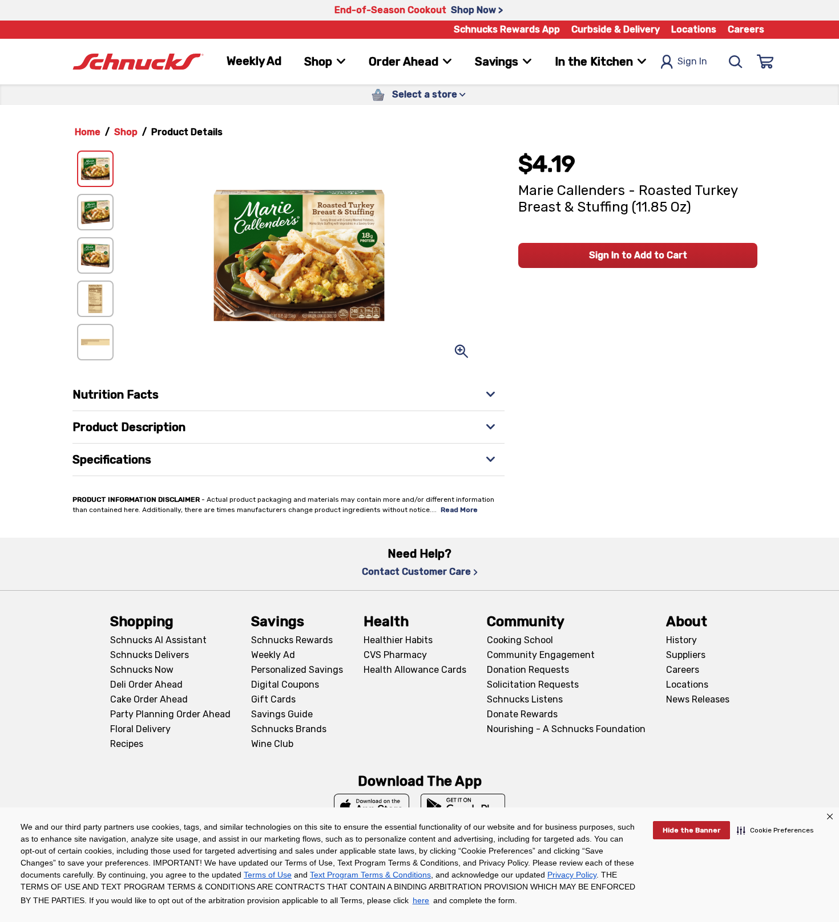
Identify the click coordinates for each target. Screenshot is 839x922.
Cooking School (520, 640)
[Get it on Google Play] (463, 806)
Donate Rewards (522, 714)
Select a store (424, 94)
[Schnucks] (138, 62)
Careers (746, 29)
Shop (126, 132)
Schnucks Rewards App (507, 29)
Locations (693, 29)
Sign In (692, 61)
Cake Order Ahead (149, 699)
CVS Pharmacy (395, 654)
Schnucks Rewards (292, 640)
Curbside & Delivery (615, 29)
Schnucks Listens (525, 699)
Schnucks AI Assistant (158, 640)
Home (87, 132)
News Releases (697, 699)
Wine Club (272, 743)
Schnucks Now (142, 669)
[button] (775, 830)
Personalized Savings (297, 669)
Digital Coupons (285, 684)
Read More (459, 510)
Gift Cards (273, 699)
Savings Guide (282, 714)
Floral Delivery (140, 729)
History (681, 640)
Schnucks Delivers (149, 654)
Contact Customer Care (416, 571)
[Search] (735, 61)
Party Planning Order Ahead (170, 714)
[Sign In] (765, 61)
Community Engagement (541, 654)
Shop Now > (477, 10)
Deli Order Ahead (146, 684)
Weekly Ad (254, 61)
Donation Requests (528, 669)
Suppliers (685, 654)
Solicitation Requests (533, 684)
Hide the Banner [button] (691, 830)
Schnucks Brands (288, 729)
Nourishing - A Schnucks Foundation (566, 729)
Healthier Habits (398, 640)
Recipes (126, 743)
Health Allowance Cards (415, 669)
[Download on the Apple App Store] (371, 806)
